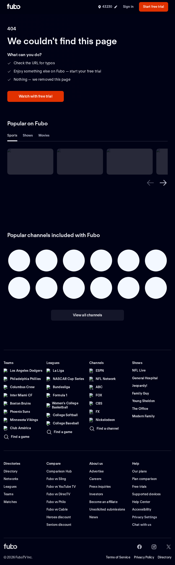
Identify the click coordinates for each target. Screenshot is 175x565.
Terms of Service (118, 557)
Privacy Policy (144, 557)
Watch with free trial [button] (35, 96)
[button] (150, 182)
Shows (28, 135)
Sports (12, 135)
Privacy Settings (144, 517)
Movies (44, 135)
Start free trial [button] (153, 6)
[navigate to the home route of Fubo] (14, 7)
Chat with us (141, 524)
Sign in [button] (128, 6)
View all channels (87, 315)
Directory (164, 557)
